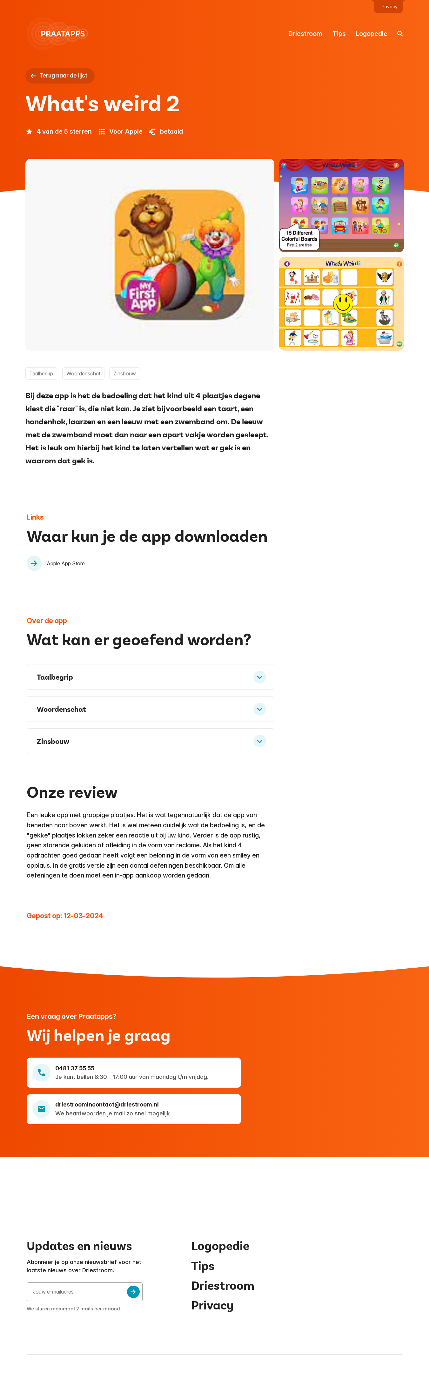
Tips (339, 33)
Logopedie (371, 33)
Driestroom (305, 33)
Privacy (390, 6)
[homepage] (61, 33)
